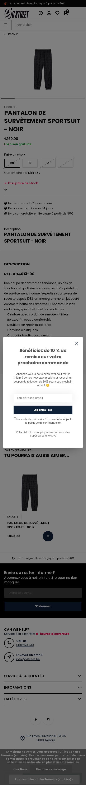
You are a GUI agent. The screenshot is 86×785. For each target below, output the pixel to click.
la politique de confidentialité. (43, 422)
